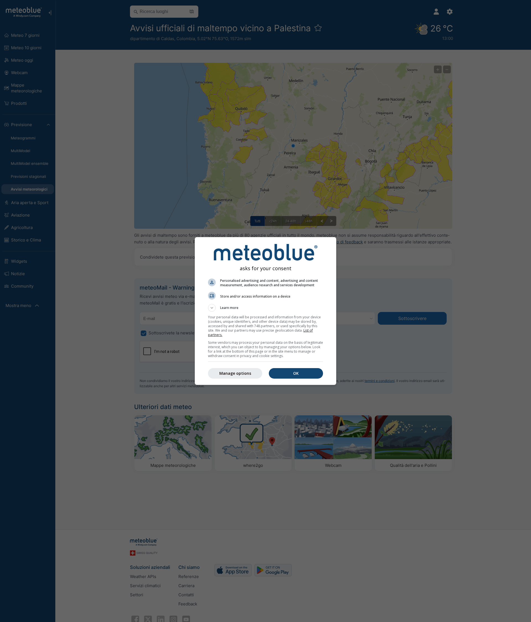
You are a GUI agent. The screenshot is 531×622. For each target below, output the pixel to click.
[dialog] (265, 311)
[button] (265, 308)
